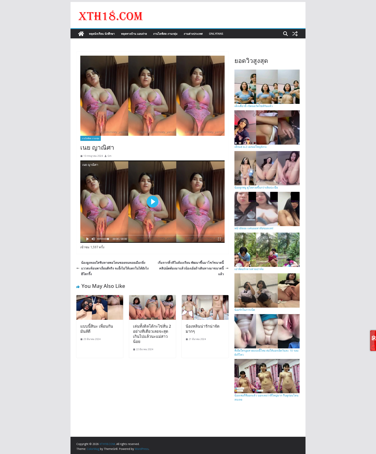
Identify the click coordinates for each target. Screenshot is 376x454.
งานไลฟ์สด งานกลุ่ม (165, 33)
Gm (109, 156)
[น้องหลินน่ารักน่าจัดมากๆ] (205, 298)
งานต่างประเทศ (193, 33)
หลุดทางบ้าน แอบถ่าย (134, 33)
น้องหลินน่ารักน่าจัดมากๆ (203, 329)
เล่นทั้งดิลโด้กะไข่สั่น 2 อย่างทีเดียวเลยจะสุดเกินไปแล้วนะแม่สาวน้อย (152, 334)
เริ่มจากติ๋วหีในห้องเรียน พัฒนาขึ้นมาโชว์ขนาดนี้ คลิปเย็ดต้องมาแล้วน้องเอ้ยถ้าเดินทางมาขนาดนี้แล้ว (191, 268)
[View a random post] (295, 33)
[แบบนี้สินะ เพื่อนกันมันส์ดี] (99, 298)
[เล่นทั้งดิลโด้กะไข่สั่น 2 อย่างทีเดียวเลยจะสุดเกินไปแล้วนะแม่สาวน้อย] (152, 298)
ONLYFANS (216, 33)
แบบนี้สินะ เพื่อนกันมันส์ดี (96, 329)
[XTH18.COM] (81, 33)
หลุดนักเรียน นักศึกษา (102, 33)
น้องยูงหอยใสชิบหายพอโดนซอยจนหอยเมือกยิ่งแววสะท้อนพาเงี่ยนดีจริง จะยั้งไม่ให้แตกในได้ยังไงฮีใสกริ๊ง (115, 268)
